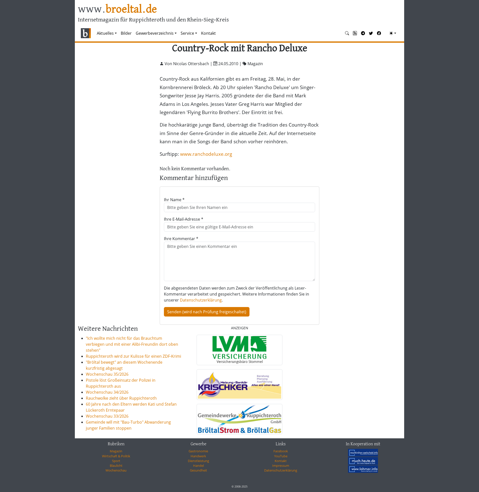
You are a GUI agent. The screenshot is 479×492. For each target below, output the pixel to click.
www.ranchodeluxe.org (206, 154)
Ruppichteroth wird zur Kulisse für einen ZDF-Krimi (133, 356)
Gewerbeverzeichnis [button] (155, 33)
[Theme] (392, 33)
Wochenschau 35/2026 (107, 374)
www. (117, 9)
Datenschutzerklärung (201, 300)
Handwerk (198, 456)
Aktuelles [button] (105, 33)
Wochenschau (116, 470)
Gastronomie (198, 451)
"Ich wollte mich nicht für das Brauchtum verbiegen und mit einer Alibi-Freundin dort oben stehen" (132, 344)
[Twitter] (371, 33)
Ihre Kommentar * (181, 238)
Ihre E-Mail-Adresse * (183, 219)
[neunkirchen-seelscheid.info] (363, 452)
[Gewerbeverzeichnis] (239, 350)
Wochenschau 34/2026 (107, 392)
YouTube (280, 456)
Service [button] (187, 33)
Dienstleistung (198, 461)
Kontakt (208, 33)
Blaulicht (116, 465)
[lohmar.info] (363, 469)
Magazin (116, 451)
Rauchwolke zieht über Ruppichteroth (121, 398)
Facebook (280, 451)
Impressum (280, 465)
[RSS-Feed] (355, 33)
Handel (198, 465)
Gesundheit (198, 470)
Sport (116, 461)
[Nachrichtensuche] (347, 33)
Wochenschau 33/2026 (107, 416)
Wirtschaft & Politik (116, 456)
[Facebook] (379, 33)
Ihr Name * (174, 199)
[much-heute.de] (363, 461)
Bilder (126, 33)
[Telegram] (363, 33)
